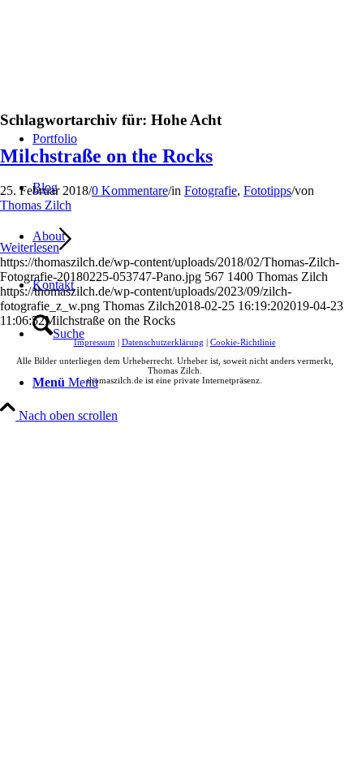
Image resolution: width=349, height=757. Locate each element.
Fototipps (267, 190)
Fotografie (210, 190)
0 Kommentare (130, 190)
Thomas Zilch (35, 205)
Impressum (94, 342)
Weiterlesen (29, 247)
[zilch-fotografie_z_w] (121, 77)
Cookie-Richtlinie (243, 342)
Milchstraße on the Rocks (106, 156)
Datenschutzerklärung (163, 342)
